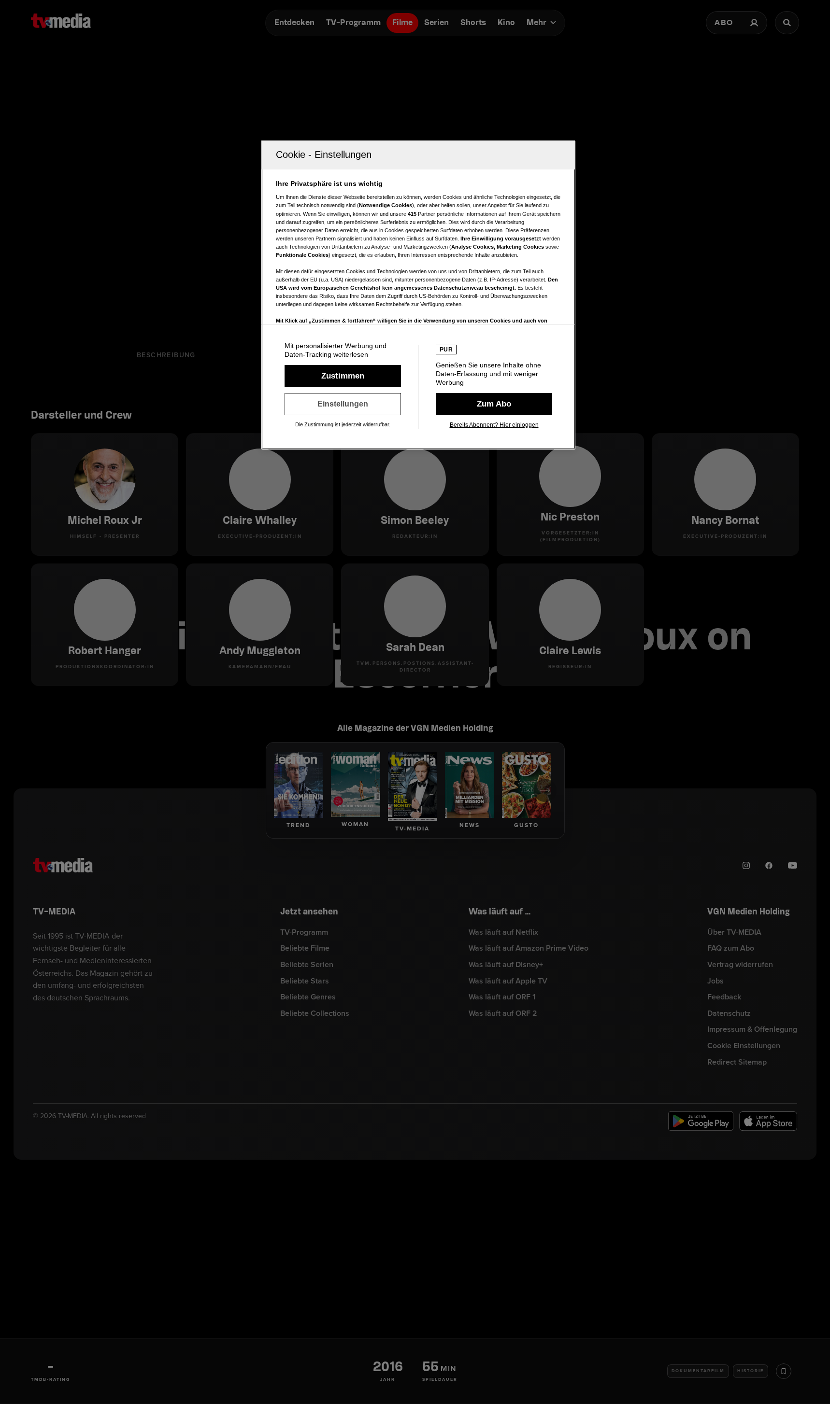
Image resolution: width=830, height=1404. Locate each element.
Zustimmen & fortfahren (343, 376)
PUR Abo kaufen (494, 404)
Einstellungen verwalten (343, 404)
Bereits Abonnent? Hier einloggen (494, 424)
